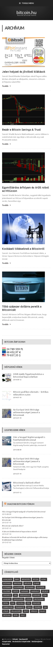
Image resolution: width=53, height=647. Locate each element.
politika (20, 603)
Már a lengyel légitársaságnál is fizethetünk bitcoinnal (29, 438)
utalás (5, 611)
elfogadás (7, 587)
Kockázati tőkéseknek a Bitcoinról (23, 248)
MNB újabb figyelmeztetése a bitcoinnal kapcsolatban (28, 375)
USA (45, 607)
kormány (36, 595)
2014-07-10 (17, 397)
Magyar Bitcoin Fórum (20, 504)
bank (17, 579)
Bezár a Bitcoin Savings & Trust (21, 129)
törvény (38, 607)
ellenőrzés (18, 587)
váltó (26, 611)
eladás (36, 583)
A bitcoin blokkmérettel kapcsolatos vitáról (19, 532)
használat (35, 591)
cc (3, 639)
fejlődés (6, 591)
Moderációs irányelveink (21, 641)
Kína (44, 595)
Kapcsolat (6, 644)
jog (15, 595)
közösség (6, 599)
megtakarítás (18, 599)
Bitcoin (35, 579)
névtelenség (39, 599)
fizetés (15, 591)
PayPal (5, 603)
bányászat (17, 583)
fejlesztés (40, 587)
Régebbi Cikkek (8, 557)
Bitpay (43, 579)
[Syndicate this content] (5, 504)
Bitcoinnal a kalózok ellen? (26, 482)
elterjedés (30, 587)
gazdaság (24, 591)
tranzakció (20, 607)
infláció (45, 591)
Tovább (5, 86)
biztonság (7, 583)
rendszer (36, 603)
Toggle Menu (28, 3)
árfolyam (6, 615)
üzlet (23, 615)
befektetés (26, 579)
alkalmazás (7, 579)
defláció (28, 583)
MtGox (28, 599)
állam (42, 611)
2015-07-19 (17, 418)
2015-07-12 (17, 492)
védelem (34, 611)
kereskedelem (25, 595)
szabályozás (8, 607)
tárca (29, 607)
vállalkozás (16, 611)
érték (16, 615)
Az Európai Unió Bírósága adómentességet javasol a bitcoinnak (26, 412)
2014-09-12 (17, 379)
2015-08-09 (17, 450)
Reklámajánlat (37, 641)
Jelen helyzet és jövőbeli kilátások (23, 71)
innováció (7, 595)
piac (12, 603)
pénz (28, 603)
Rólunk (15, 639)
